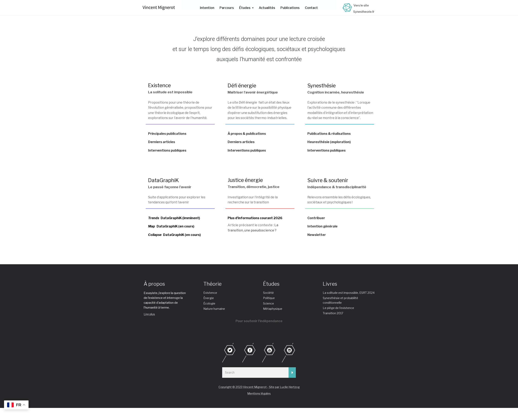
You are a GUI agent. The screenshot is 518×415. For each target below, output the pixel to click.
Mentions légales (259, 393)
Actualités (267, 8)
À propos (154, 284)
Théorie (212, 284)
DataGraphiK (163, 180)
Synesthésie (321, 86)
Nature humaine (214, 308)
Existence (159, 85)
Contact (311, 8)
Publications (290, 8)
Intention (207, 8)
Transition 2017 (333, 313)
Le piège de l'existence (338, 308)
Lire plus (149, 314)
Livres (330, 284)
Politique (269, 298)
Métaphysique (272, 308)
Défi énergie (242, 86)
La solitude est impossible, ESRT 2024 (349, 292)
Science (268, 303)
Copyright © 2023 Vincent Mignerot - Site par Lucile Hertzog (259, 387)
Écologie (209, 303)
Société (268, 292)
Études (245, 8)
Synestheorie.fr (363, 12)
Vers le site (361, 5)
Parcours (227, 8)
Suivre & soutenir (327, 180)
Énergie (208, 298)
